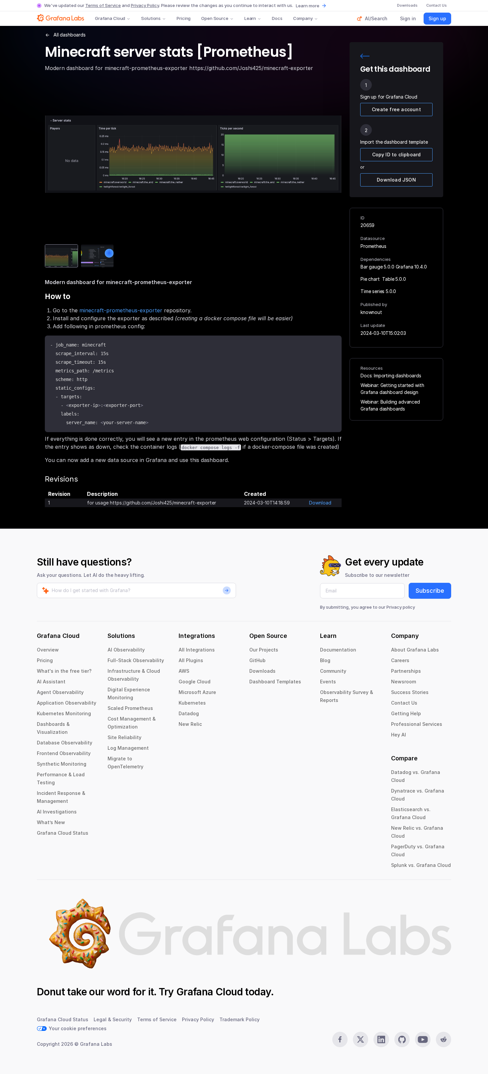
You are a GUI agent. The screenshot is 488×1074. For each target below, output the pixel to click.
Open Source (214, 18)
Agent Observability (60, 692)
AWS (184, 671)
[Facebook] (340, 1039)
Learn (250, 18)
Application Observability (66, 703)
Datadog (189, 713)
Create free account (396, 109)
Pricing (184, 18)
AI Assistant (51, 681)
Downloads (262, 671)
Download (320, 502)
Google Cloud (194, 681)
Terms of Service (103, 5)
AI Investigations (57, 811)
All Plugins (191, 660)
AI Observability (126, 649)
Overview (48, 649)
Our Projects (263, 649)
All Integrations (197, 649)
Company (303, 18)
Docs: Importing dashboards (391, 375)
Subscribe (430, 590)
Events (328, 681)
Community (333, 671)
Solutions (151, 18)
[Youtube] (422, 1039)
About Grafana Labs (415, 649)
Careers (400, 660)
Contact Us (404, 703)
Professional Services (416, 724)
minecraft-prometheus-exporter (120, 310)
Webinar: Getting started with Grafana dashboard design (392, 388)
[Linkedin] (381, 1039)
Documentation (338, 649)
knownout (371, 312)
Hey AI (398, 734)
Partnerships (406, 671)
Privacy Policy (145, 5)
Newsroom (403, 681)
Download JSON (396, 180)
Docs (277, 18)
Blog (325, 660)
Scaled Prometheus (130, 708)
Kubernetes (192, 703)
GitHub (257, 660)
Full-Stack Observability (136, 660)
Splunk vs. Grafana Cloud (421, 865)
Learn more (307, 5)
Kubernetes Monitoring (64, 713)
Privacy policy (400, 607)
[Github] (402, 1039)
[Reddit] (443, 1039)
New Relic (190, 724)
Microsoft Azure (197, 692)
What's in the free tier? (64, 671)
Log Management (128, 748)
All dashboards (69, 35)
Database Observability (64, 742)
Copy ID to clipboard (396, 154)
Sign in (408, 18)
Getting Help (406, 713)
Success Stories (410, 692)
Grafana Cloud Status (62, 833)
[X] (360, 1039)
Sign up (437, 18)
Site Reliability (124, 737)
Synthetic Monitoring (61, 764)
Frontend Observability (64, 753)
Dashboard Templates (275, 681)
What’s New (51, 822)
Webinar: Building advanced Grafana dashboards (390, 405)
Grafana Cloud (110, 18)
